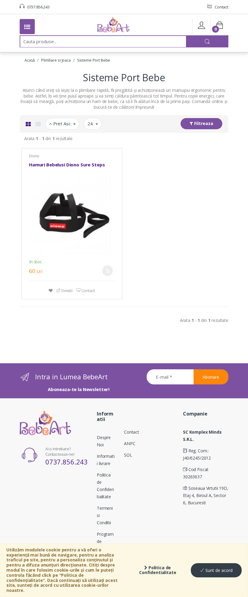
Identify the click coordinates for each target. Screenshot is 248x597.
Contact (221, 7)
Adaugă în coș (107, 270)
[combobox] (103, 41)
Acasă (29, 60)
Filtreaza (203, 123)
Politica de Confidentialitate (157, 570)
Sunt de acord (218, 570)
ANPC (129, 443)
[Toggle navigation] (27, 26)
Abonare (211, 377)
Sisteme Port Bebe (93, 60)
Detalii (66, 290)
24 (90, 123)
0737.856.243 (38, 7)
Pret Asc (62, 123)
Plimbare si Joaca (56, 60)
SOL (128, 455)
